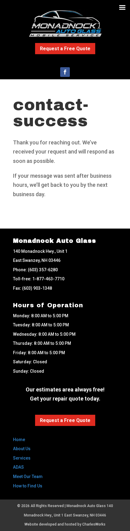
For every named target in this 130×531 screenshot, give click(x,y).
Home (19, 439)
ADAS (18, 467)
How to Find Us (27, 485)
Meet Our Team (28, 476)
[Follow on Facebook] (65, 72)
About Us (22, 448)
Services (22, 458)
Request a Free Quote (65, 48)
